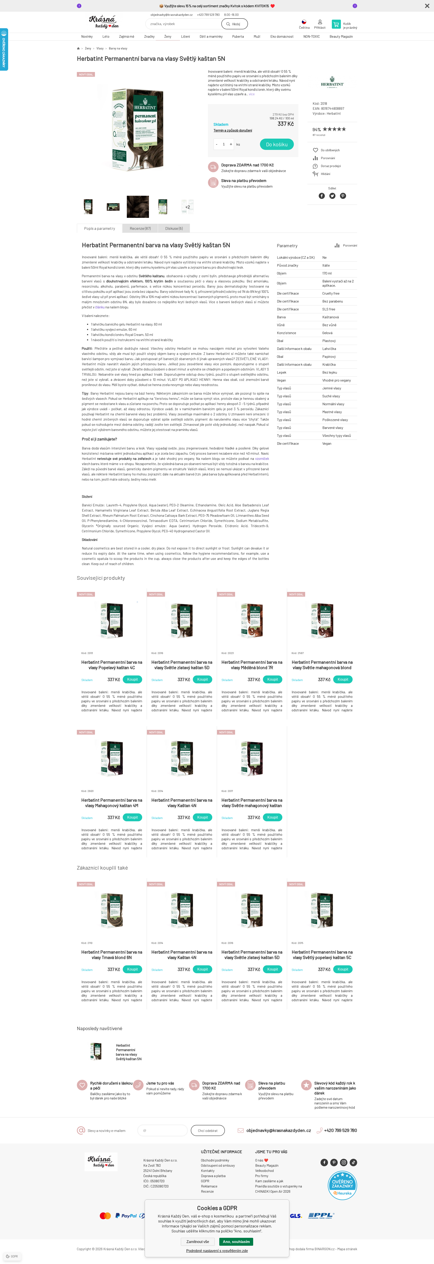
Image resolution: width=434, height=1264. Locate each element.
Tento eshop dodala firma (295, 1249)
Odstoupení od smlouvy (218, 1165)
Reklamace (209, 1186)
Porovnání (328, 158)
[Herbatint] (332, 93)
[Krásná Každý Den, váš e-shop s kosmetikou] (78, 48)
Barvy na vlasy (118, 48)
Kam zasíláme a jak (269, 1181)
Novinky (87, 36)
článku (100, 307)
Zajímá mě (126, 36)
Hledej (236, 24)
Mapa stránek (347, 1249)
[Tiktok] (353, 1162)
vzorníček (262, 458)
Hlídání (325, 174)
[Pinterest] (334, 1162)
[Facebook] (324, 1162)
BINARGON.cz (324, 1249)
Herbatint (334, 113)
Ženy (167, 36)
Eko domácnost (282, 36)
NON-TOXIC (311, 36)
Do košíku (277, 144)
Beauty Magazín (341, 36)
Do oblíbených (330, 150)
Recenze (207, 1191)
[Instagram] (343, 1162)
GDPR (205, 1181)
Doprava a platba (213, 1176)
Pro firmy (261, 1176)
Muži (257, 36)
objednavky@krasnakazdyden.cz (172, 14)
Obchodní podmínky (215, 1160)
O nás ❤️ (261, 1160)
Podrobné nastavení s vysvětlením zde (217, 1251)
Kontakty (208, 1171)
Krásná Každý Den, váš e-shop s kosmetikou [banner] (104, 22)
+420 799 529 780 (208, 14)
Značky (149, 36)
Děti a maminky (211, 36)
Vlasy (100, 48)
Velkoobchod (264, 1171)
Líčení (185, 36)
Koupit (132, 679)
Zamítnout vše (197, 1242)
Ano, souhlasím (236, 1242)
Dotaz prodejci (331, 166)
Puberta (238, 36)
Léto (105, 36)
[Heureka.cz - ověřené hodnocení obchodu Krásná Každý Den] (342, 1199)
